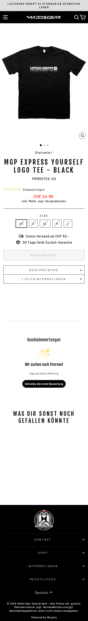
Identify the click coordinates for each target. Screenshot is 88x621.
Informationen (43, 566)
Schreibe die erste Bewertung (44, 384)
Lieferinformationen (44, 279)
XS (21, 223)
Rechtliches (43, 579)
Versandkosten (55, 201)
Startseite (43, 152)
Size (44, 215)
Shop (43, 552)
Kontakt (43, 539)
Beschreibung (44, 270)
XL (45, 223)
